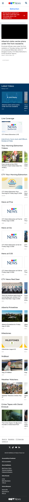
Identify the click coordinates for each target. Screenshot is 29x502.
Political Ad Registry (7, 472)
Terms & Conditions (7, 470)
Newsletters (11, 439)
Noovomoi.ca (5, 491)
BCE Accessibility (6, 461)
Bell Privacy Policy (7, 468)
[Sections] (3, 3)
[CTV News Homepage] (14, 3)
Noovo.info (5, 489)
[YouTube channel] (16, 447)
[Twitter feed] (10, 447)
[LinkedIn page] (19, 447)
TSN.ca (4, 482)
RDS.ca (4, 493)
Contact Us (5, 441)
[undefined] (12, 101)
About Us (4, 439)
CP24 (3, 479)
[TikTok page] (13, 447)
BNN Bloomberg (6, 480)
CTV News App (20, 439)
